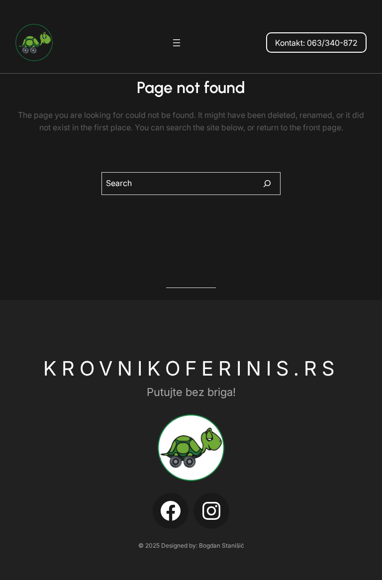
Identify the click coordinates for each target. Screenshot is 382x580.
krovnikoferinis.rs (191, 368)
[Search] (267, 184)
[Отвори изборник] (177, 43)
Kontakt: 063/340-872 (316, 43)
